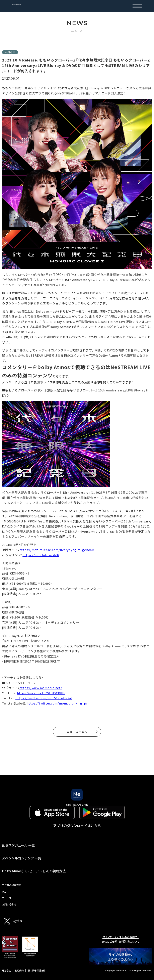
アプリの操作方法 (11, 885)
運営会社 (6, 970)
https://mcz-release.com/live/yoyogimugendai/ (56, 550)
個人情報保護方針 (36, 970)
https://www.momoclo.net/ (40, 688)
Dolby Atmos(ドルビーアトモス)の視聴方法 (34, 870)
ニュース (6, 898)
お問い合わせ (9, 904)
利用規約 (19, 970)
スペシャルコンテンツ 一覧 (21, 858)
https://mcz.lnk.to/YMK (40, 555)
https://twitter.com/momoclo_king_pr (57, 703)
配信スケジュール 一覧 (18, 845)
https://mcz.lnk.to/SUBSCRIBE (41, 693)
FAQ (4, 891)
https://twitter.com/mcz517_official (43, 698)
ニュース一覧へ (77, 732)
